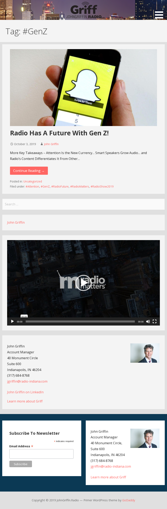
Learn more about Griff (25, 401)
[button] (160, 10)
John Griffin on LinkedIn (25, 392)
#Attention (32, 186)
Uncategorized (32, 181)
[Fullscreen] (155, 321)
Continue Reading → (29, 170)
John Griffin (51, 144)
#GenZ (45, 186)
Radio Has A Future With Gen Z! (59, 132)
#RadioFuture (60, 186)
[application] (83, 283)
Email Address (21, 446)
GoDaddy (128, 500)
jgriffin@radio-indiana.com (27, 381)
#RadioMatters (79, 186)
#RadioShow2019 (102, 186)
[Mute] (148, 321)
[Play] (12, 321)
